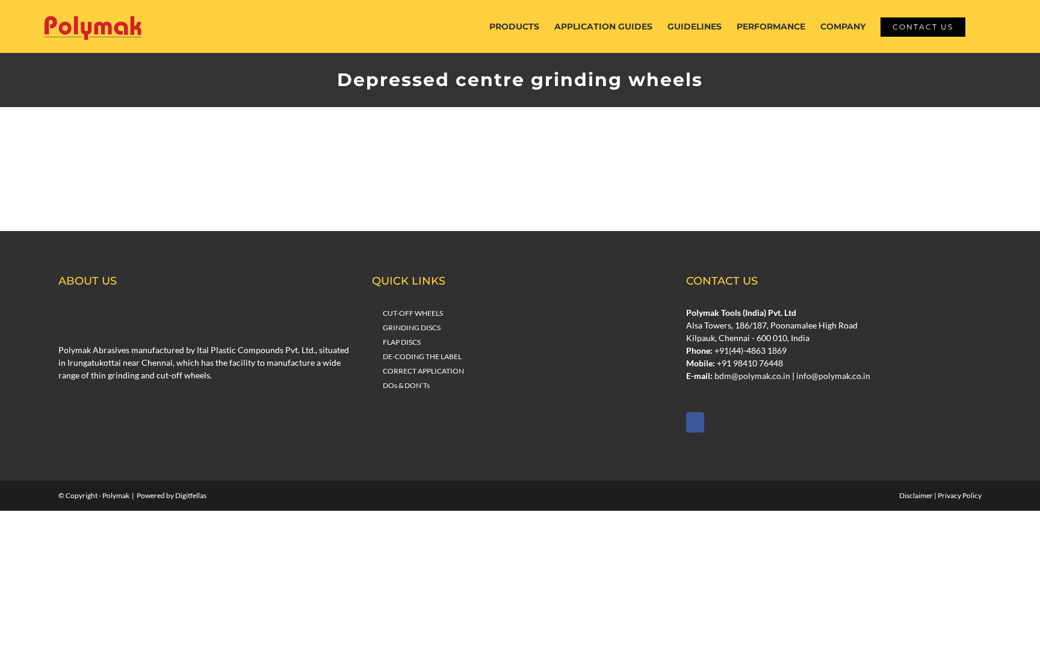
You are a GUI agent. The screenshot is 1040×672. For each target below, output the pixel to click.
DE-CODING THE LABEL (422, 356)
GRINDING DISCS (412, 327)
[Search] (983, 26)
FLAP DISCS (402, 342)
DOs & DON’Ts (406, 385)
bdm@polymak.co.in (752, 376)
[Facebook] (695, 422)
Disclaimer (916, 495)
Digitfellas (190, 495)
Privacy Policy (960, 495)
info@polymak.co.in (833, 376)
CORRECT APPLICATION (423, 370)
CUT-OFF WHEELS (413, 313)
